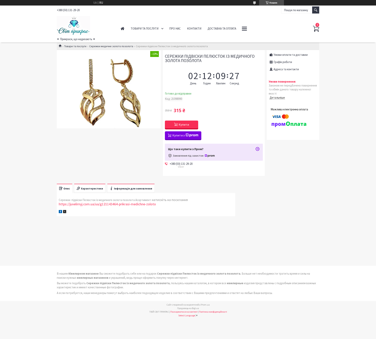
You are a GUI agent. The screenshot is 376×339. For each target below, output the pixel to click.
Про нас (175, 28)
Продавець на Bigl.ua (188, 308)
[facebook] (60, 212)
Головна (122, 28)
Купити (184, 124)
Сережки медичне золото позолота (111, 46)
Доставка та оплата (222, 28)
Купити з (178, 135)
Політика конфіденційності (213, 311)
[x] (64, 212)
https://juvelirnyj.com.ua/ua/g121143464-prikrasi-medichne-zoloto (107, 204)
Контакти (194, 28)
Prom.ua (205, 304)
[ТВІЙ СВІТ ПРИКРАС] (84, 25)
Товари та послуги (144, 28)
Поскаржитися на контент (184, 311)
